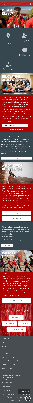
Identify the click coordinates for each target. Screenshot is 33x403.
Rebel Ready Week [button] (16, 158)
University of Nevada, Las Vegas (5, 4)
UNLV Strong (5, 342)
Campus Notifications (8, 357)
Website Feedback (7, 372)
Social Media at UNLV (16, 400)
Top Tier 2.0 (5, 353)
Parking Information (7, 390)
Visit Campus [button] (8, 39)
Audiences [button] (28, 1)
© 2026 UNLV (6, 394)
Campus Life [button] (16, 300)
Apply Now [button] (25, 38)
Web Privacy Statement (8, 364)
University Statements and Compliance (12, 361)
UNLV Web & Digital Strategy (23, 394)
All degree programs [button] (16, 129)
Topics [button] (21, 1)
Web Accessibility (7, 368)
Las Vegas (16, 219)
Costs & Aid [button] (8, 66)
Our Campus (16, 213)
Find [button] (31, 4)
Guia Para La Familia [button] (16, 329)
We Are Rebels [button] (6, 245)
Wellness (4, 346)
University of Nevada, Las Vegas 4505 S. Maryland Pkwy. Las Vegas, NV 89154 (11, 377)
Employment (5, 338)
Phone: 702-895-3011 (8, 383)
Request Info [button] (25, 52)
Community (5, 349)
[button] (7, 397)
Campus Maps (6, 386)
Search (29, 125)
